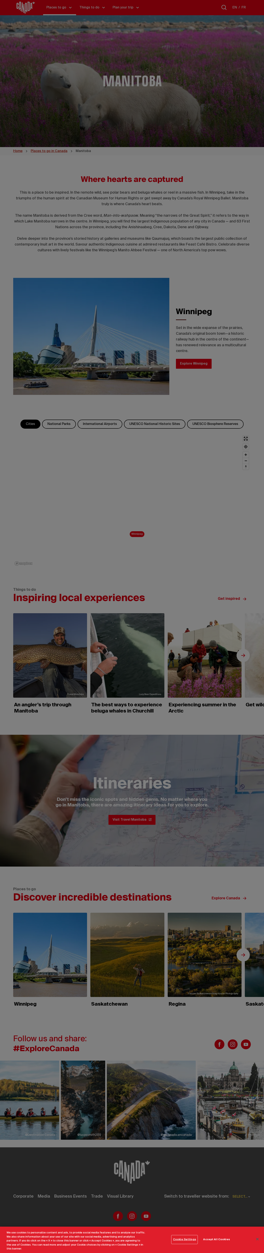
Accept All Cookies (216, 1239)
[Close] (257, 1239)
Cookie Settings (184, 1239)
